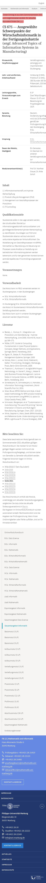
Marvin (25, 506)
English (41, 3)
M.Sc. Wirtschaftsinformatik (15, 585)
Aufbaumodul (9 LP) (12, 661)
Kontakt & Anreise (13, 782)
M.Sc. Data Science (11, 567)
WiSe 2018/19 (10, 472)
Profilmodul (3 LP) (12, 701)
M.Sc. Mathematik (11, 579)
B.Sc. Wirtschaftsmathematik (15, 561)
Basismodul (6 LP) (12, 637)
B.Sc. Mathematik (11, 550)
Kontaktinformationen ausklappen (42, 806)
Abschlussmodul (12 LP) (14, 719)
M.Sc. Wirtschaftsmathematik (15, 591)
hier (21, 21)
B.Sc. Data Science (11, 538)
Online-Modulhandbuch (14, 532)
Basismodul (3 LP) (12, 631)
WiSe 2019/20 (10, 475)
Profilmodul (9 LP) (12, 707)
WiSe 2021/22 (10, 483)
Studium (34, 9)
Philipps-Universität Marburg (11, 806)
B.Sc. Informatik (10, 544)
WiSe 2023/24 (10, 489)
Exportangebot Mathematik (15, 614)
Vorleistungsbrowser (12, 730)
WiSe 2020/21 (10, 478)
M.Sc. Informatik (10, 573)
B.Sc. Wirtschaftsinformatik (15, 556)
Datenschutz (7, 798)
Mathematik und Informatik (19, 9)
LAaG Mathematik (11, 602)
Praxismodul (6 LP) (12, 690)
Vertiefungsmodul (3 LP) (14, 666)
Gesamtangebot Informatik (16, 626)
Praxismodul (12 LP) (12, 696)
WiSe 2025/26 (10, 492)
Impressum (6, 793)
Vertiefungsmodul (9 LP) (14, 678)
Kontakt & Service (12, 845)
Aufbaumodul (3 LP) (12, 649)
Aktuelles (6, 854)
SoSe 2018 (9, 469)
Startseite (4, 9)
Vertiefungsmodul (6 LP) (14, 672)
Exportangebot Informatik (14, 608)
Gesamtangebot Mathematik (15, 725)
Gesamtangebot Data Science (16, 620)
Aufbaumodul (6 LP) (12, 655)
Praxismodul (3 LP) (12, 684)
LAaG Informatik (10, 596)
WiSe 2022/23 (10, 486)
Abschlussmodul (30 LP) (14, 713)
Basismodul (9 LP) (12, 643)
